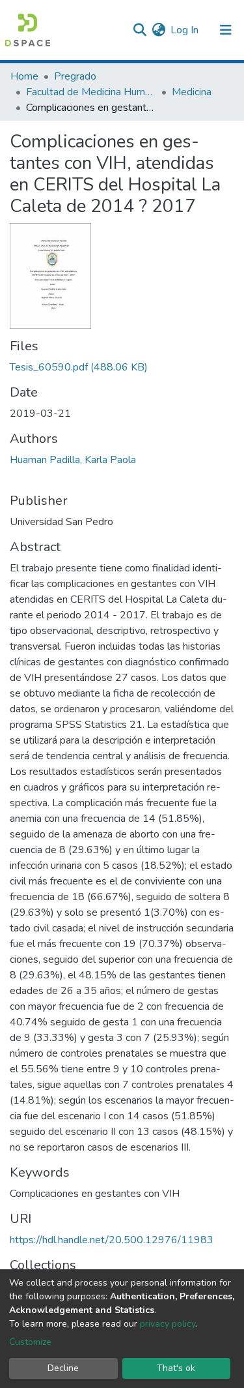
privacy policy (167, 1324)
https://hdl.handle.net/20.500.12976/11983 (111, 1240)
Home (24, 76)
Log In (185, 30)
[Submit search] (139, 30)
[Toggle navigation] (226, 30)
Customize (30, 1342)
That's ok (176, 1368)
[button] (158, 30)
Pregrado (75, 76)
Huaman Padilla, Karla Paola (73, 460)
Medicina (191, 92)
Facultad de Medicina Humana (91, 92)
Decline (63, 1368)
